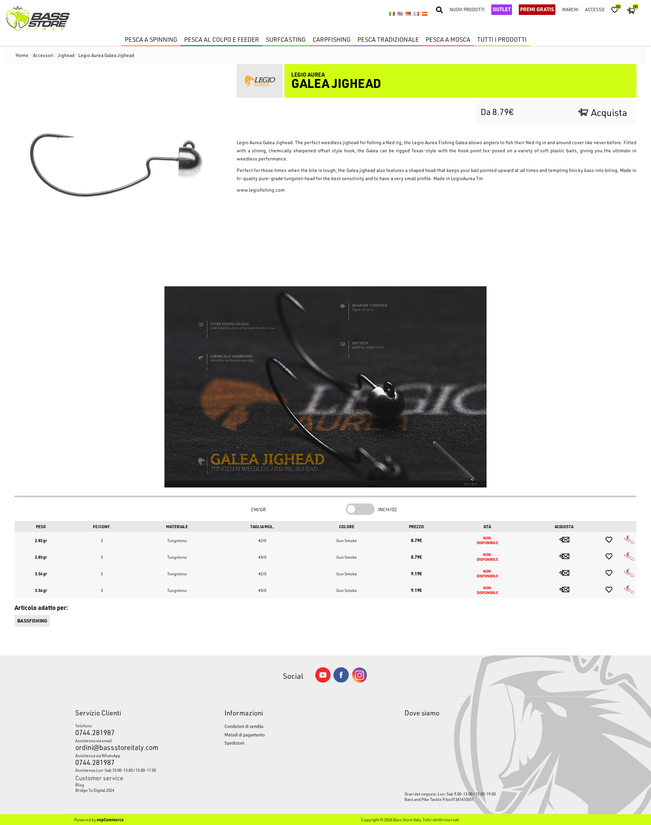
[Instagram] (359, 681)
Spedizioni (234, 743)
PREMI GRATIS (537, 9)
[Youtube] (323, 681)
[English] (400, 13)
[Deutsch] (408, 13)
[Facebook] (341, 680)
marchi (570, 9)
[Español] (424, 13)
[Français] (416, 13)
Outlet (502, 9)
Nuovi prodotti (467, 9)
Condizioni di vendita (243, 726)
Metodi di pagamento (244, 734)
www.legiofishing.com (261, 190)
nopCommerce (110, 819)
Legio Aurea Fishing (433, 142)
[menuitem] (130, 784)
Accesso (595, 9)
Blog (79, 784)
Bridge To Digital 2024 (94, 790)
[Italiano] (392, 13)
